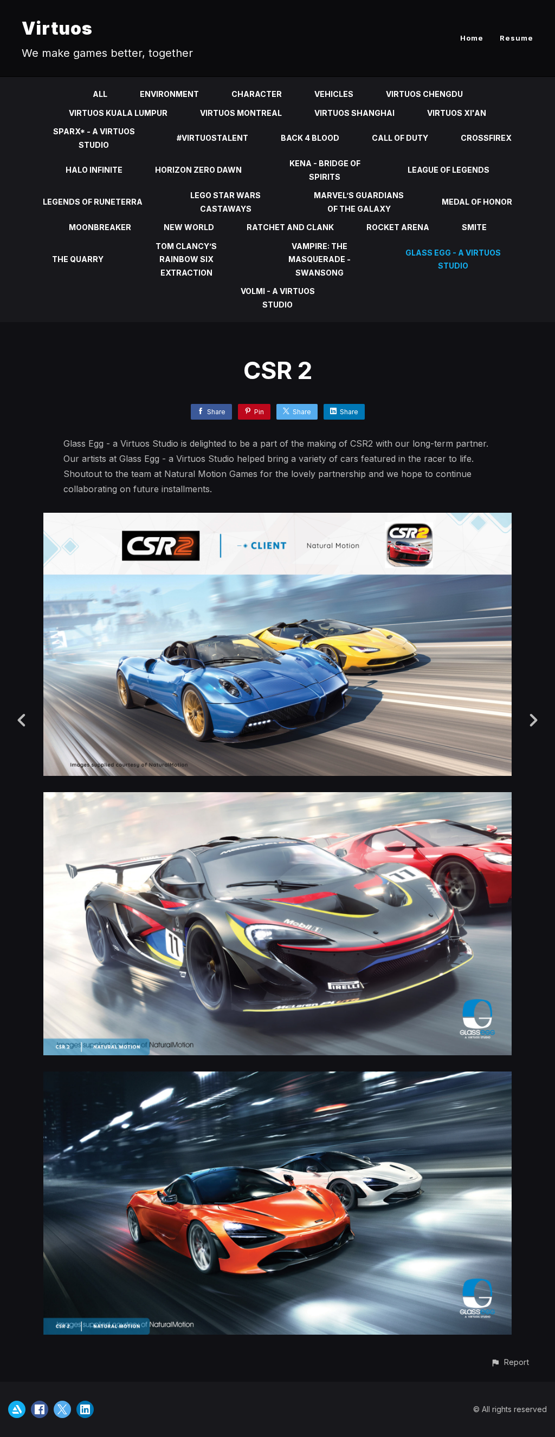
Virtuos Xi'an (456, 112)
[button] (509, 1362)
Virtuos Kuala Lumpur (118, 112)
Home (471, 38)
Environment (169, 94)
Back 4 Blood (310, 137)
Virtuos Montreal (241, 112)
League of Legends (448, 169)
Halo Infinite (94, 169)
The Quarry (78, 259)
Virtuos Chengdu (424, 94)
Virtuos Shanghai (354, 112)
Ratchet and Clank (290, 227)
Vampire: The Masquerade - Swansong (319, 259)
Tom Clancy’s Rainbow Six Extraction (186, 259)
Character (256, 94)
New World (189, 227)
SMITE (474, 227)
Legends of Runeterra (93, 201)
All (100, 94)
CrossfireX (486, 137)
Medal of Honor (477, 201)
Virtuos (57, 28)
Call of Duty (400, 137)
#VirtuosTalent (212, 137)
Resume (516, 38)
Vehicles (333, 94)
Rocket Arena (397, 227)
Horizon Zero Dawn (198, 169)
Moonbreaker (100, 227)
